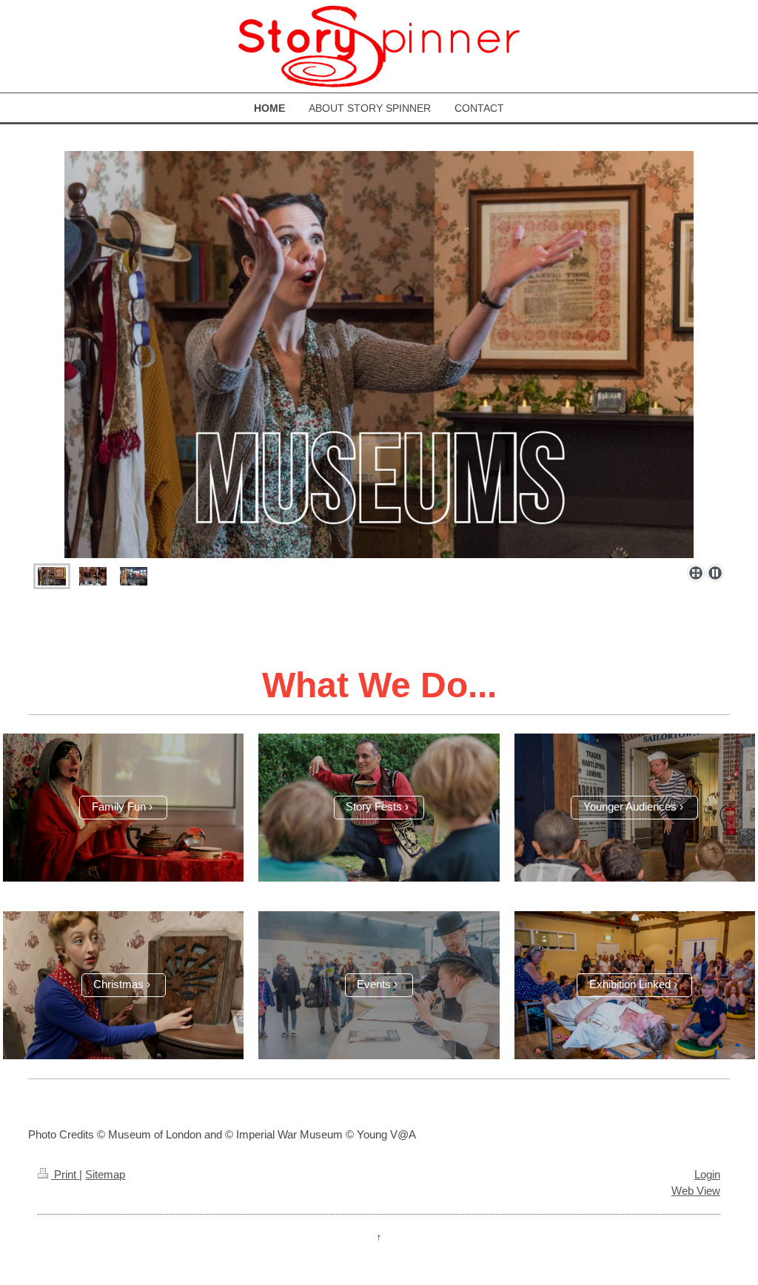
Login (707, 1174)
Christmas (118, 984)
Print (65, 1174)
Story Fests (374, 806)
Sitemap (105, 1174)
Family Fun (119, 806)
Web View (695, 1190)
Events (374, 984)
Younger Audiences (630, 806)
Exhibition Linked (630, 984)
